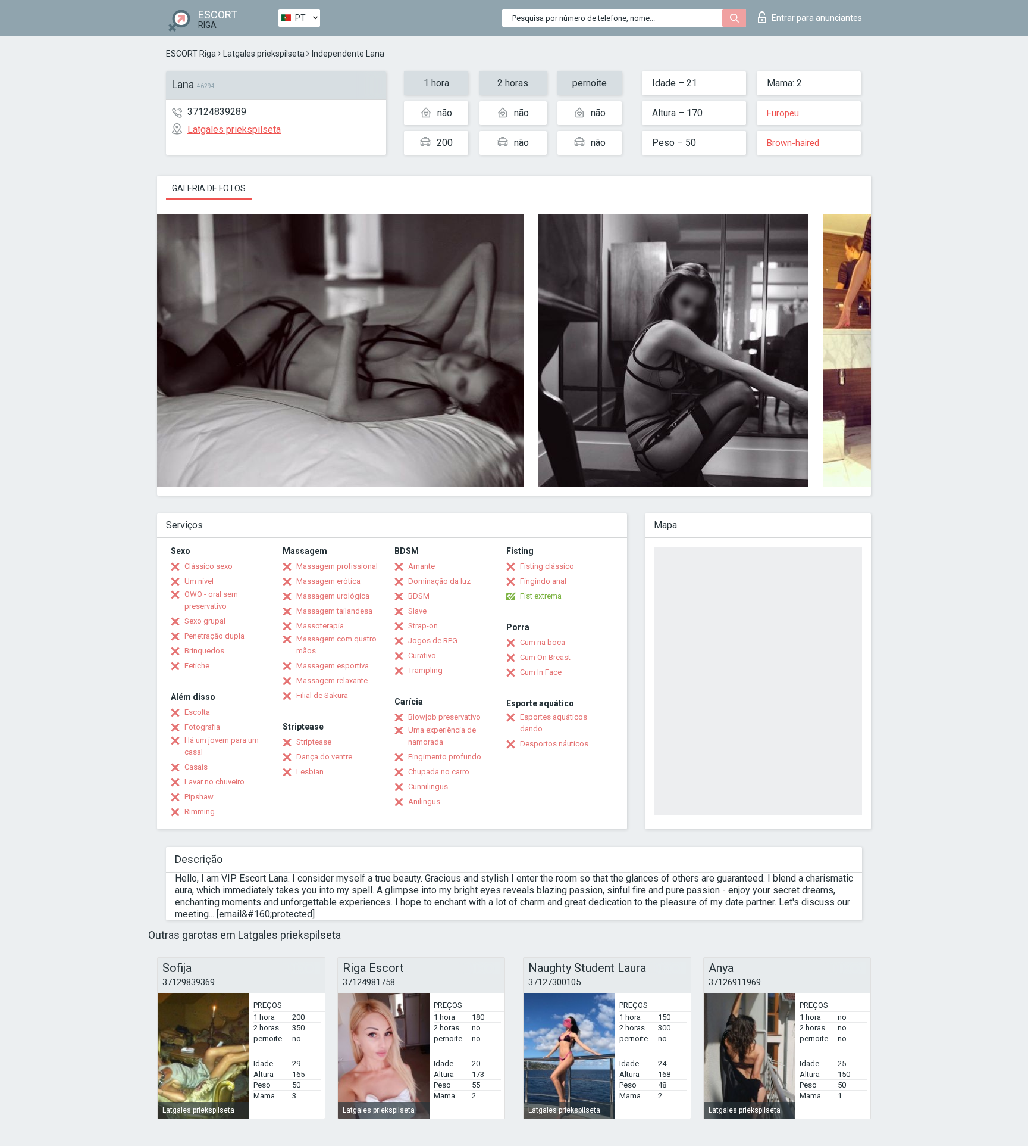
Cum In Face (541, 672)
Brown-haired (793, 143)
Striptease (313, 741)
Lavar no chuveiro (214, 781)
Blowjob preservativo (444, 716)
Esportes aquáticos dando (553, 722)
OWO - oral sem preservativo (211, 600)
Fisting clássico (547, 566)
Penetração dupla (214, 635)
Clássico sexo (208, 566)
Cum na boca (542, 642)
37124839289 (216, 111)
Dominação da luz (439, 581)
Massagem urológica (332, 595)
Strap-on (423, 625)
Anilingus (424, 801)
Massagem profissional (337, 566)
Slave (417, 610)
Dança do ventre (324, 756)
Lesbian (310, 771)
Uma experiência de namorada (442, 735)
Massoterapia (320, 625)
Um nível (199, 581)
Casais (196, 766)
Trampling (425, 670)
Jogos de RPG (432, 640)
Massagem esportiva (332, 665)
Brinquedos (204, 650)
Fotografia (202, 727)
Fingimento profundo (444, 756)
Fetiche (196, 665)
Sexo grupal (204, 620)
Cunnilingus (428, 786)
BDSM (419, 595)
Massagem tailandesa (334, 610)
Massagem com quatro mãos (336, 644)
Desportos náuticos (554, 743)
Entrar (817, 18)
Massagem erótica (328, 581)
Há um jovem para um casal (221, 746)
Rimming (199, 811)
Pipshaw (199, 796)
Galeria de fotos (209, 188)
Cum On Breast (545, 657)
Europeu (783, 113)
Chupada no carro (438, 771)
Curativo (422, 655)
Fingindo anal (543, 581)
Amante (421, 566)
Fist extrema (541, 595)
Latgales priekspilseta (264, 53)
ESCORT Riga (191, 53)
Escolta (197, 712)
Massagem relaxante (332, 680)
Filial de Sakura (322, 695)
